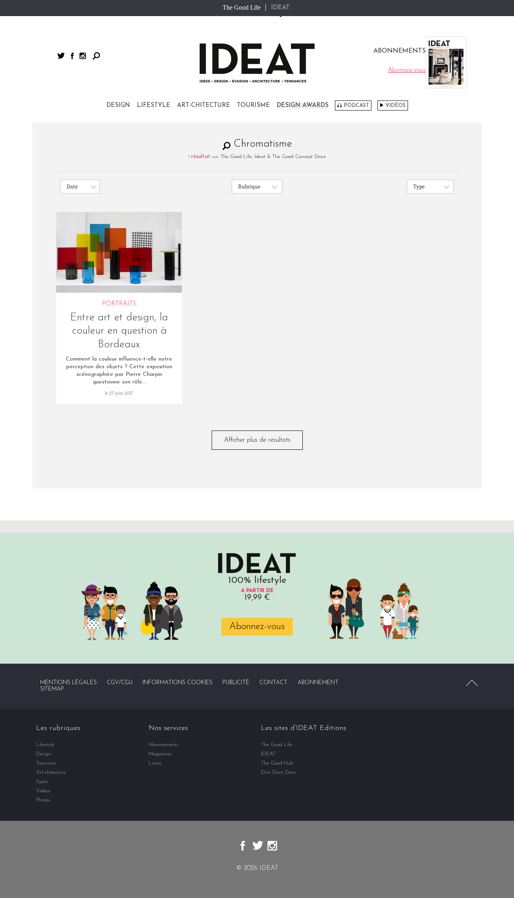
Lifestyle (153, 106)
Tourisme (253, 106)
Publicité (235, 683)
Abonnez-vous (257, 626)
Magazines (160, 754)
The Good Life (241, 7)
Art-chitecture (203, 106)
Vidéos (396, 105)
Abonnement (318, 683)
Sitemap (52, 689)
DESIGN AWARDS (302, 106)
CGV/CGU (120, 683)
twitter (61, 56)
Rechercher (96, 55)
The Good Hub (277, 763)
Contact (273, 683)
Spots (42, 781)
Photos (43, 800)
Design (118, 106)
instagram (83, 56)
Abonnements (164, 744)
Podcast (356, 105)
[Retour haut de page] (472, 683)
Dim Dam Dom (278, 772)
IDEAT (280, 7)
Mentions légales (68, 683)
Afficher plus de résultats (257, 440)
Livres (155, 763)
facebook (72, 56)
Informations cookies (177, 683)
